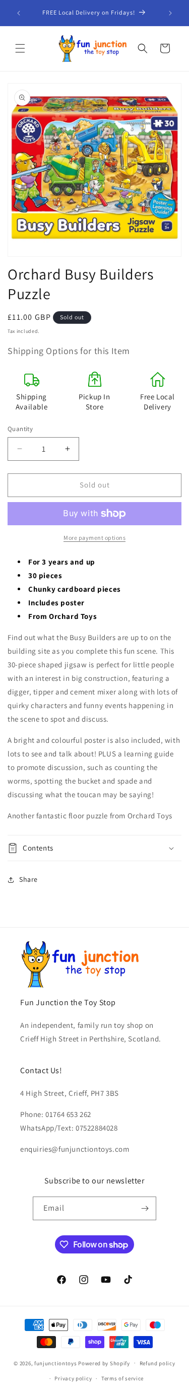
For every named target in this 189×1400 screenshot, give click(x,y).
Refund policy (157, 1363)
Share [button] (28, 879)
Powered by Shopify (104, 1362)
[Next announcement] (170, 13)
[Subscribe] (145, 1208)
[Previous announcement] (19, 13)
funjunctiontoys (55, 1362)
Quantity (20, 429)
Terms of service (122, 1378)
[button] (20, 48)
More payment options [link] (94, 537)
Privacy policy (73, 1378)
